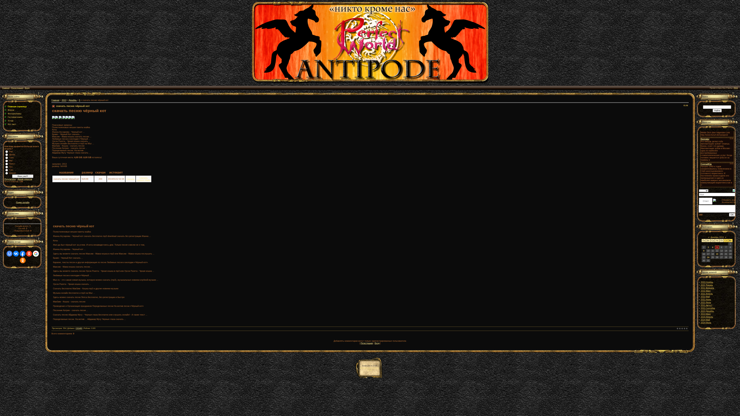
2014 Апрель (707, 317)
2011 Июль (706, 302)
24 (708, 257)
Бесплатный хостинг (369, 368)
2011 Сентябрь (708, 308)
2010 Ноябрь (707, 282)
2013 (64, 100)
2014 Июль (706, 322)
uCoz (369, 370)
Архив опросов (25, 179)
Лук (11, 167)
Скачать (130, 179)
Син (11, 170)
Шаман (12, 173)
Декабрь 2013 (717, 237)
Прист (12, 164)
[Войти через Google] (36, 254)
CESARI (79, 328)
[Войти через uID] (9, 254)
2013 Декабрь (707, 311)
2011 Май (705, 296)
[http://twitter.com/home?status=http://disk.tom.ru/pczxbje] (67, 118)
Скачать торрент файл (143, 179)
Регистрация (17, 88)
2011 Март (706, 291)
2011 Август (706, 305)
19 (717, 254)
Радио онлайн (22, 202)
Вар (11, 151)
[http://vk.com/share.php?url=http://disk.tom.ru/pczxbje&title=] (53, 118)
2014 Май (705, 320)
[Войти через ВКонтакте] (16, 254)
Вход (27, 88)
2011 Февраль (707, 288)
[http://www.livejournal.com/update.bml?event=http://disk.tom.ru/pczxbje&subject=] (73, 118)
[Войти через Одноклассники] (23, 260)
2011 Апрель (707, 294)
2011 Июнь (706, 299)
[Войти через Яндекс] (29, 254)
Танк (11, 157)
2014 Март (706, 314)
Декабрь (73, 100)
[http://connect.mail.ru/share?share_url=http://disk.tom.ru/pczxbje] (64, 118)
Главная (5, 88)
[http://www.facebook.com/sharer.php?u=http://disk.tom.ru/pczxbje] (70, 118)
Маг (11, 160)
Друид (12, 154)
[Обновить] (734, 190)
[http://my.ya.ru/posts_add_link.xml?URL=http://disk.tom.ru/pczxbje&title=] (60, 118)
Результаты (10, 179)
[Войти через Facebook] (22, 254)
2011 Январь (707, 285)
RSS (736, 88)
